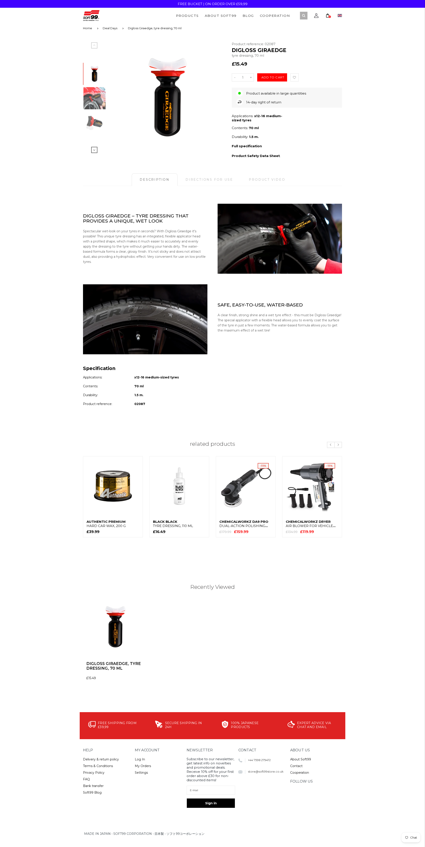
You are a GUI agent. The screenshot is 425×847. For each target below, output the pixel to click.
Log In (140, 759)
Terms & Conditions (98, 766)
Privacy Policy (93, 773)
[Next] (217, 97)
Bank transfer (93, 786)
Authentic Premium (106, 523)
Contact (296, 766)
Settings (141, 773)
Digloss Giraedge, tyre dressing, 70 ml (155, 28)
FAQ (86, 779)
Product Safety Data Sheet (256, 156)
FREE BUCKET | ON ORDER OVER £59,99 (212, 4)
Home (87, 28)
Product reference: (248, 44)
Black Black (173, 523)
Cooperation (299, 773)
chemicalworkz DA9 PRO (243, 523)
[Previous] (117, 97)
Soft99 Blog (92, 793)
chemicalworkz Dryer (309, 523)
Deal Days (110, 28)
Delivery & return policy (101, 759)
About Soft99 (300, 759)
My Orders (143, 766)
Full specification (247, 146)
